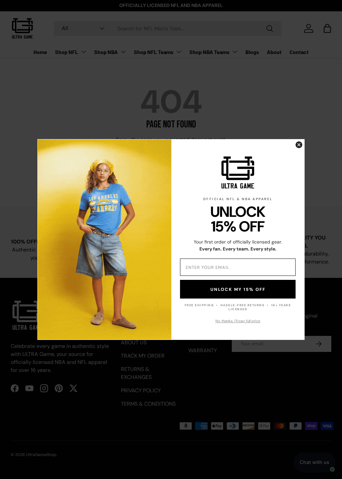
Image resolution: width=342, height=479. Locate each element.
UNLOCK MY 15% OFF (238, 289)
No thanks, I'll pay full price (237, 321)
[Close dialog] (299, 145)
